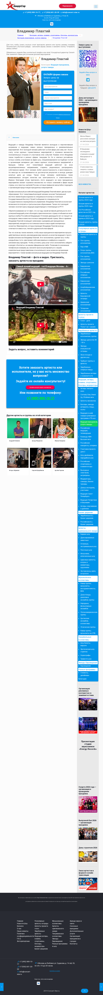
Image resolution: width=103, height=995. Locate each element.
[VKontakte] (51, 24)
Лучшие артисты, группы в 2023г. (88, 223)
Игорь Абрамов (14, 470)
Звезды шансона (87, 263)
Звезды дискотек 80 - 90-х (88, 341)
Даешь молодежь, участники (87, 489)
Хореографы (85, 655)
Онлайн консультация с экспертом (40, 387)
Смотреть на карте (54, 971)
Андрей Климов (14, 441)
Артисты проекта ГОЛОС (85, 316)
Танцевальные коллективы (84, 638)
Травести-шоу (85, 659)
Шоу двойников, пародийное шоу (86, 456)
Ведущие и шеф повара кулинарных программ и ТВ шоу (88, 415)
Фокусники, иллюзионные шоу (87, 555)
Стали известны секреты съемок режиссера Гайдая (87, 169)
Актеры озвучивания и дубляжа (88, 507)
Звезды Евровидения (87, 663)
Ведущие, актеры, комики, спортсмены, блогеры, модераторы (54, 35)
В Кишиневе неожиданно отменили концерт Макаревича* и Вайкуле (87, 154)
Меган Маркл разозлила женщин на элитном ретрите (87, 138)
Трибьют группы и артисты (87, 362)
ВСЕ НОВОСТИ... (85, 184)
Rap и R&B (84, 247)
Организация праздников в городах (75, 938)
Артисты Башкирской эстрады (85, 296)
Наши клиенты (22, 931)
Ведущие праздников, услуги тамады (32, 38)
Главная (21, 35)
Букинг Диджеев (41, 949)
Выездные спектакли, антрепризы (85, 472)
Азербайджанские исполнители (87, 288)
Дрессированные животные (87, 539)
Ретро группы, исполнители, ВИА (87, 251)
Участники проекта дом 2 (87, 450)
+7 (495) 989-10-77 (41, 398)
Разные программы (86, 669)
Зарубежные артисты (87, 330)
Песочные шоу (86, 550)
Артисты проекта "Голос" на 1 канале (87, 325)
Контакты (73, 944)
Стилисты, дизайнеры (84, 674)
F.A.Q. (19, 939)
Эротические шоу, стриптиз (87, 650)
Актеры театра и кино (86, 389)
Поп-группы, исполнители (85, 242)
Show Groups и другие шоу (86, 356)
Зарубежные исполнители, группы (88, 335)
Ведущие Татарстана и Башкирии (88, 501)
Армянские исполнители (85, 303)
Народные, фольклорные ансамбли (85, 606)
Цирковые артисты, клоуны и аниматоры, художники (88, 564)
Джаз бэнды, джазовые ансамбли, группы (87, 597)
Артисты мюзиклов (88, 401)
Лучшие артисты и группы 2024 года (85, 198)
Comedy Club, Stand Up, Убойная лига (88, 396)
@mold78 (92, 88)
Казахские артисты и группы (88, 235)
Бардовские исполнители (85, 267)
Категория (82, 679)
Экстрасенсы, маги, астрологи (88, 572)
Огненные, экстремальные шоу (88, 545)
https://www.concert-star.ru (42, 897)
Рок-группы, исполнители (85, 257)
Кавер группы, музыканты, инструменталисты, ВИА (88, 587)
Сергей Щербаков (38, 470)
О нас (19, 929)
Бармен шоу (85, 534)
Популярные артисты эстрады (87, 229)
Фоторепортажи (23, 941)
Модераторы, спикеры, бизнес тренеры (86, 481)
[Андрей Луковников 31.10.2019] (101, 987)
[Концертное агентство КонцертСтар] (16, 7)
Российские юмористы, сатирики (88, 444)
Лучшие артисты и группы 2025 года (85, 205)
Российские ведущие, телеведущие (85, 430)
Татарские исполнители (85, 309)
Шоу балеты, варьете (85, 644)
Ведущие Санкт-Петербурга (86, 495)
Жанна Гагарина (60, 441)
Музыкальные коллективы (84, 578)
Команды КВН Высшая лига (85, 438)
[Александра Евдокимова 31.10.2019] (2, 987)
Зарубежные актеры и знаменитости (88, 374)
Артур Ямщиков (37, 441)
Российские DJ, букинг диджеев (86, 523)
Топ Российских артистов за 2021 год (86, 211)
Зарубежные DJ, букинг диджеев (86, 517)
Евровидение (85, 666)
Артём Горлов (59, 470)
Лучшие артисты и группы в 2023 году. (86, 217)
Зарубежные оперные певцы (86, 368)
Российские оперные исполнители (85, 274)
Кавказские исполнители (85, 282)
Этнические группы (88, 627)
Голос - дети (85, 321)
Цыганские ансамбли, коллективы (85, 620)
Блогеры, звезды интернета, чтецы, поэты (87, 407)
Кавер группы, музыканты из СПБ (87, 632)
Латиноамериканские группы (88, 613)
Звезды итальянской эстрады (85, 348)
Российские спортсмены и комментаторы (86, 463)
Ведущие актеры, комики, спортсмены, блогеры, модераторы (41, 941)
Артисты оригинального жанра (87, 529)
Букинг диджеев (85, 512)
